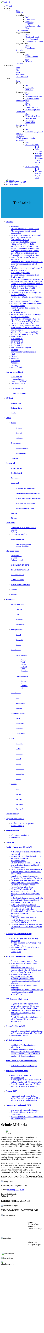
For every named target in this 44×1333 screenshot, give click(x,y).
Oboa (23, 669)
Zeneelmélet (19, 728)
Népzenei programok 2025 (17, 1071)
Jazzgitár (18, 763)
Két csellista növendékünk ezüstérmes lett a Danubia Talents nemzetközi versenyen (27, 280)
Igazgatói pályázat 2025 (15, 1026)
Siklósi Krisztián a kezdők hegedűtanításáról (21, 1076)
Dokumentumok (17, 560)
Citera (17, 789)
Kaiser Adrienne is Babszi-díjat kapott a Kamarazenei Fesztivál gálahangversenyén (26, 858)
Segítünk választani (17, 539)
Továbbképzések (16, 473)
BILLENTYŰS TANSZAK (20, 570)
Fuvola (23, 664)
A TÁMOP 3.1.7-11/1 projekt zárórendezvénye (22, 824)
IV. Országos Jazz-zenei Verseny (25, 488)
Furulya (24, 662)
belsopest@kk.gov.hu (15, 1190)
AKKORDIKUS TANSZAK (20, 565)
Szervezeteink (16, 556)
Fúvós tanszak (16, 650)
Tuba (22, 688)
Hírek (8, 418)
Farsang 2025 (11, 1091)
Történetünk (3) (17, 343)
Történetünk (15, 361)
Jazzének (18, 758)
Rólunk (13, 423)
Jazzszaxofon (20, 768)
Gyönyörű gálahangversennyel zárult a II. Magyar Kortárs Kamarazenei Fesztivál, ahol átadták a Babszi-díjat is (27, 900)
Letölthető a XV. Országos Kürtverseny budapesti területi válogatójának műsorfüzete (26, 1012)
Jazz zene (14, 590)
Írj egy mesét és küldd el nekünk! (23, 242)
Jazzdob (18, 779)
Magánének (19, 619)
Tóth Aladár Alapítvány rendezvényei (21, 1061)
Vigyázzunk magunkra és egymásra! (25, 301)
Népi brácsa (19, 804)
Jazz (12, 738)
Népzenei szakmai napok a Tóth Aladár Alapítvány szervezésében (26, 236)
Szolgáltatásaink (12, 830)
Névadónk (15, 358)
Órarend (14, 530)
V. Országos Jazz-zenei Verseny (19, 934)
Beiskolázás (10, 523)
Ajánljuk (14, 513)
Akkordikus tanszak (17, 604)
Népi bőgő (19, 799)
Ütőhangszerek (20, 624)
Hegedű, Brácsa (20, 703)
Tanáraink (10, 599)
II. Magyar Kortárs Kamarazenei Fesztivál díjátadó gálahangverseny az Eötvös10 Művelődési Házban (25, 907)
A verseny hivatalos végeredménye (24, 961)
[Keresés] (10, 180)
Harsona (24, 681)
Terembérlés (15, 837)
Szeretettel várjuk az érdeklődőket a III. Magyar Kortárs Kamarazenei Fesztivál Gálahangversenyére (26, 865)
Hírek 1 (14, 354)
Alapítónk (14, 356)
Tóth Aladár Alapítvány (20, 835)
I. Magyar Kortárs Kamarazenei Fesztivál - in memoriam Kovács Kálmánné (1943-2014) (27, 926)
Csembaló (18, 635)
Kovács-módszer (20, 733)
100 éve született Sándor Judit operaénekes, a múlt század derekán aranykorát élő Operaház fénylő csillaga (26, 246)
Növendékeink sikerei (22, 448)
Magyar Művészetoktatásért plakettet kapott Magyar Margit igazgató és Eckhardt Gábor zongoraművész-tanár (25, 253)
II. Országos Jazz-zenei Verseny (25, 508)
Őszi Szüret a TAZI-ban (20, 240)
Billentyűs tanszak (17, 629)
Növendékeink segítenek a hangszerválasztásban (23, 545)
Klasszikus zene (12, 551)
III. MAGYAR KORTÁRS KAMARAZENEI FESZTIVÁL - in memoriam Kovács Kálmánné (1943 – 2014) (25, 892)
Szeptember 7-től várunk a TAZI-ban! (25, 319)
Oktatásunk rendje (18, 383)
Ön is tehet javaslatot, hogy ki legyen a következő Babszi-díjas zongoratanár (26, 881)
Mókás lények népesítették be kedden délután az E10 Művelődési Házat (25, 1099)
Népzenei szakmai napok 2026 (18, 1105)
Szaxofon (24, 671)
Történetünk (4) (17, 341)
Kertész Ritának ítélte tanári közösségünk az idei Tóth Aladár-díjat (27, 315)
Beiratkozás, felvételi (19, 534)
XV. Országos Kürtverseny (17, 999)
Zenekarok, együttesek (18, 393)
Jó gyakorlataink (17, 379)
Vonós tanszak (16, 693)
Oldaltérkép (5, 1323)
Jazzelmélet (19, 753)
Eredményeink (16, 443)
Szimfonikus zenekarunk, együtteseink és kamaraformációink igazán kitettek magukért (27, 264)
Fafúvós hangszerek (21, 655)
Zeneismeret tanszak (18, 713)
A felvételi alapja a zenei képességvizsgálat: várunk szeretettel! (25, 274)
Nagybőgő (19, 708)
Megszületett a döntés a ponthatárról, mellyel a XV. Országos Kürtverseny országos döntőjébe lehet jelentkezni (25, 1006)
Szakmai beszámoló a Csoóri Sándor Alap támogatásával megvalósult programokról (25, 231)
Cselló (17, 698)
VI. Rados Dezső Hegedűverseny (19, 956)
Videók (13, 413)
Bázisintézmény (17, 336)
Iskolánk (9, 222)
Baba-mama (15, 478)
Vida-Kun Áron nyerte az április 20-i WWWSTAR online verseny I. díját (25, 333)
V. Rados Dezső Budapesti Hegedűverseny (28, 493)
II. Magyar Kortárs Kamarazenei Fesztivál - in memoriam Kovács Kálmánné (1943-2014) (23, 920)
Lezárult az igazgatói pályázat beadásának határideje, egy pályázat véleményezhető (27, 1032)
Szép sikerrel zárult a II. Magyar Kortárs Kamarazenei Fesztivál (26, 912)
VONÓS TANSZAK (17, 580)
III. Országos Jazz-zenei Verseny (25, 503)
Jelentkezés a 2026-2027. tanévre (23, 528)
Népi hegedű (19, 809)
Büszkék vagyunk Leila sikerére (23, 290)
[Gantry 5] (5, 2)
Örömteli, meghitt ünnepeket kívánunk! (26, 288)
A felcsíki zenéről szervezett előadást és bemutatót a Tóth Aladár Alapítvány (26, 1085)
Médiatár (10, 398)
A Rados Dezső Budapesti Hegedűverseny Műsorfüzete (22, 975)
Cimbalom (19, 609)
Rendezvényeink (16, 468)
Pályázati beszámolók (15, 819)
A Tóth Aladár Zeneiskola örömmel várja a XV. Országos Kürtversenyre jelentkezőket (26, 1019)
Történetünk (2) (17, 345)
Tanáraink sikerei (21, 453)
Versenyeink (15, 483)
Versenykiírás (16, 952)
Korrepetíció (19, 640)
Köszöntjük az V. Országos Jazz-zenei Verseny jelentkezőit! (25, 948)
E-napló (14, 558)
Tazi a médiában (16, 408)
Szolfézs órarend (17, 277)
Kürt (22, 683)
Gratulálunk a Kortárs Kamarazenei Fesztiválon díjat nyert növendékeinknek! (27, 877)
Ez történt (19, 428)
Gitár (17, 614)
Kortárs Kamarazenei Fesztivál (19, 847)
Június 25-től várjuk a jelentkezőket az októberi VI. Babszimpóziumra (25, 1055)
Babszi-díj (15, 916)
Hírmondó (19, 433)
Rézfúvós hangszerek (22, 676)
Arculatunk (15, 363)
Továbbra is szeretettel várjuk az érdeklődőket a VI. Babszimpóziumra (25, 1050)
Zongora (18, 645)
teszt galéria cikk (17, 367)
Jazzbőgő (18, 748)
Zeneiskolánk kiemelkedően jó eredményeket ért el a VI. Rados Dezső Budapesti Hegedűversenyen (26, 970)
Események (10, 463)
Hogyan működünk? (14, 372)
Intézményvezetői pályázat (21, 347)
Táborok (14, 518)
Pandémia (14, 458)
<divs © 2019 (6, 1330)
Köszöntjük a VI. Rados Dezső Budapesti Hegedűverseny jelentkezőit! (27, 991)
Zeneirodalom (20, 723)
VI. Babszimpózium (14, 1040)
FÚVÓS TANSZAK (17, 575)
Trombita (24, 686)
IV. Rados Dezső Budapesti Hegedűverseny (28, 498)
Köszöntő (14, 350)
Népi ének (18, 794)
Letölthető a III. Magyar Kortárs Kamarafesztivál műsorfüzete (23, 886)
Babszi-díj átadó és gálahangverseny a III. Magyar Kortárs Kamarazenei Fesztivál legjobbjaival (27, 871)
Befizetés (14, 532)
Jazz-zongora (20, 774)
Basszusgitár (19, 743)
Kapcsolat (14, 365)
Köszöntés (15, 226)
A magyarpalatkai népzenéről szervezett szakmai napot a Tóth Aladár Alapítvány (26, 1081)
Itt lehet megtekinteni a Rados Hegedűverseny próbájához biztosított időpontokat (25, 981)
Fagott (23, 660)
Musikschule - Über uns (20, 312)
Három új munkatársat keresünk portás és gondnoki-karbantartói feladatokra (27, 285)
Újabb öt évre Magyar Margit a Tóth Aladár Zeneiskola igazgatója (25, 322)
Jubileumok (19, 438)
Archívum (10, 842)
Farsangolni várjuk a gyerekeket (23, 1096)
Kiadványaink (16, 403)
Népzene (13, 594)
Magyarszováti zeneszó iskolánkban (24, 1110)
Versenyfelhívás (17, 994)
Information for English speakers (23, 352)
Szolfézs (18, 718)
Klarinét (24, 667)
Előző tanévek (16, 377)
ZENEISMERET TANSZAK (20, 585)
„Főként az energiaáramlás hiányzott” (25, 325)
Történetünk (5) (17, 339)
